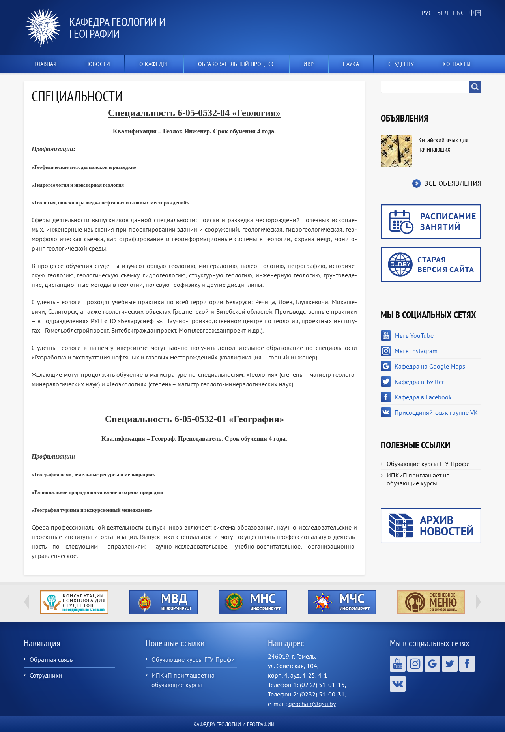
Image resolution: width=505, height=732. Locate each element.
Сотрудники (46, 675)
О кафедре (154, 63)
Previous (26, 601)
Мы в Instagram (416, 351)
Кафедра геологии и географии (117, 27)
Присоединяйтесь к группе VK (436, 412)
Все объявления (452, 183)
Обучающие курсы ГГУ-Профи (428, 464)
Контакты (457, 63)
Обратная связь (51, 659)
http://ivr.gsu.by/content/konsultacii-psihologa (74, 602)
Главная (45, 63)
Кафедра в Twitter (419, 382)
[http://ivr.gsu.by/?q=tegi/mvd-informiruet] (163, 602)
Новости (97, 63)
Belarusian (442, 13)
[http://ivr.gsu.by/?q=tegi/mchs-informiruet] (341, 602)
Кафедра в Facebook (423, 397)
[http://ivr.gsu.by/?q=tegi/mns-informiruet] (252, 602)
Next (478, 601)
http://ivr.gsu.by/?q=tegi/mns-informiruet (253, 602)
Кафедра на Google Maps (430, 366)
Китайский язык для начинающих (443, 144)
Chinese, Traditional (473, 13)
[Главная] (46, 27)
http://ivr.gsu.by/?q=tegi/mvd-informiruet (163, 602)
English (458, 13)
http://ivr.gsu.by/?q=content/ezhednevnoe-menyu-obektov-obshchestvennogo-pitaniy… (431, 602)
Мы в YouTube (414, 335)
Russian (426, 13)
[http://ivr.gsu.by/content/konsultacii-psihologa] (74, 602)
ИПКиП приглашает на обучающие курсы (418, 479)
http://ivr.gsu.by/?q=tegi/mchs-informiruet (342, 602)
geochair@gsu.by (312, 704)
